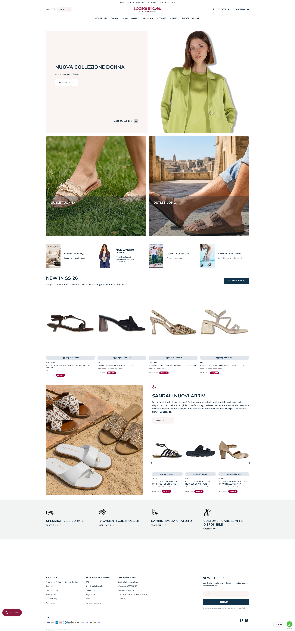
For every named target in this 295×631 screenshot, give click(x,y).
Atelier (80, 630)
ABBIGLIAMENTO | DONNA (125, 251)
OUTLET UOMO (164, 203)
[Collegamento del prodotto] (70, 322)
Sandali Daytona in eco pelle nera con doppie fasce (166, 483)
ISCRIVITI (224, 602)
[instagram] (246, 620)
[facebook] (241, 620)
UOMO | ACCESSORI (178, 253)
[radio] (47, 371)
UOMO (125, 18)
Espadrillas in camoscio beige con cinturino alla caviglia (233, 483)
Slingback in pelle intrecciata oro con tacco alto (173, 365)
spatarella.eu (59, 630)
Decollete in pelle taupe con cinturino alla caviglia (199, 483)
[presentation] (248, 487)
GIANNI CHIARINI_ (74, 253)
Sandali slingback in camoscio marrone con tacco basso (67, 366)
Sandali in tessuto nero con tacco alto (116, 365)
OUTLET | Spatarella (230, 253)
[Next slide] (250, 2)
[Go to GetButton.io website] (289, 628)
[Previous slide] (44, 2)
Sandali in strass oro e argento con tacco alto (223, 365)
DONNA (114, 18)
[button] (213, 9)
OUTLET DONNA (63, 203)
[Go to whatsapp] (289, 624)
